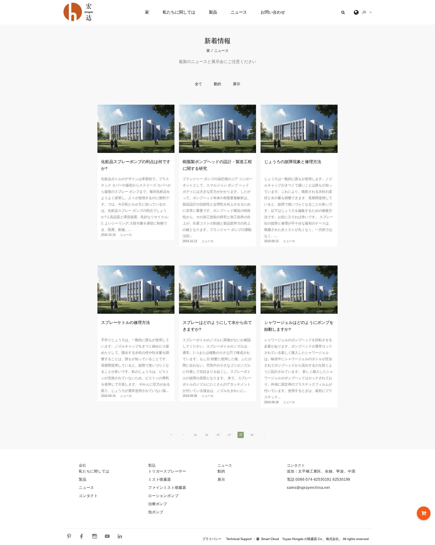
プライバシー (211, 539)
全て (198, 84)
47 (229, 434)
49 (252, 434)
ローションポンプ (163, 496)
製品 (213, 12)
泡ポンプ (155, 512)
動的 (217, 84)
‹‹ (171, 434)
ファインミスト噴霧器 (167, 488)
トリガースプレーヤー (167, 471)
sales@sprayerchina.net (308, 488)
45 (206, 434)
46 (218, 434)
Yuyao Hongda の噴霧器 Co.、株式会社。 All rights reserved (325, 539)
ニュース (239, 12)
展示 (236, 84)
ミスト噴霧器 (159, 479)
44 (195, 434)
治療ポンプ (157, 504)
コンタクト (88, 496)
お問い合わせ (273, 12)
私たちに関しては (179, 12)
